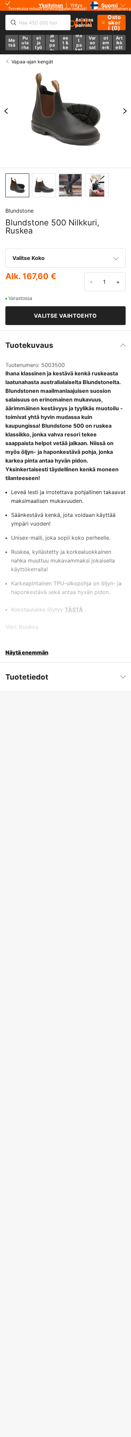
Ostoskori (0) (114, 22)
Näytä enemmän (26, 652)
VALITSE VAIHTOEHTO (65, 315)
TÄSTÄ (74, 609)
